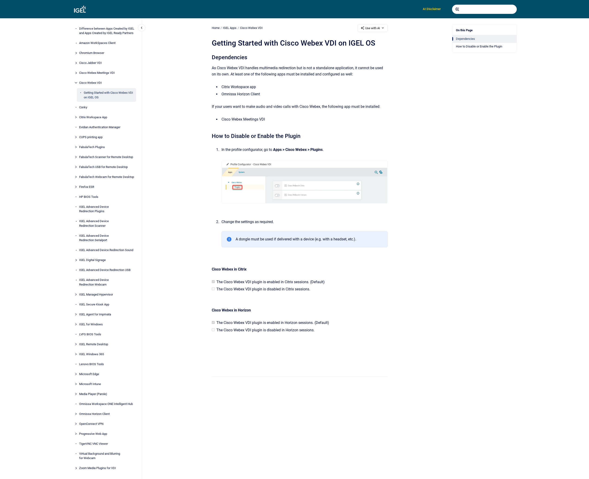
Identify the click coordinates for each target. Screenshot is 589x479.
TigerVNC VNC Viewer (93, 443)
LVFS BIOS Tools (90, 334)
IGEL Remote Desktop (93, 344)
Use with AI (372, 28)
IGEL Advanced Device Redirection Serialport (94, 238)
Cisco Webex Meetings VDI (97, 73)
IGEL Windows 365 (91, 354)
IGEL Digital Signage (92, 260)
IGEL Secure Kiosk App (94, 304)
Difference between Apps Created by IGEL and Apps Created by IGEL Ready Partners (106, 31)
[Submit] (457, 9)
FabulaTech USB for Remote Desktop (103, 167)
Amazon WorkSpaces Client (97, 43)
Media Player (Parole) (93, 394)
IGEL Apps (230, 28)
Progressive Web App (93, 433)
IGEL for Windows (91, 324)
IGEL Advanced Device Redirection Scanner (94, 223)
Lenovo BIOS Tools (91, 364)
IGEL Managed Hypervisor (96, 294)
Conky (83, 107)
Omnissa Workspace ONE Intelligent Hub (106, 404)
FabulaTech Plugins (92, 147)
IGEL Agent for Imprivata (95, 314)
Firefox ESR (86, 187)
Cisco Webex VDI (90, 82)
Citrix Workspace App (93, 117)
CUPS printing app (91, 137)
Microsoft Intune (90, 384)
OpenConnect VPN (91, 424)
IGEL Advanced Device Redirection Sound (106, 250)
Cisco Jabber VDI (90, 63)
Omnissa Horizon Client (94, 414)
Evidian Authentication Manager (99, 127)
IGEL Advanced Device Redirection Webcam (94, 282)
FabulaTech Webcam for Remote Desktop (106, 177)
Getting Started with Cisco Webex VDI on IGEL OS (108, 95)
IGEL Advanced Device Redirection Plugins (94, 209)
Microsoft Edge (89, 374)
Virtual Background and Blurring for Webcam (99, 456)
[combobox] (484, 9)
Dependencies (465, 38)
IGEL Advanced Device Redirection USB (105, 270)
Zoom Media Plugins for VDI (97, 468)
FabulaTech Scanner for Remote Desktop (106, 157)
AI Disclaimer (432, 9)
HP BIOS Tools (88, 197)
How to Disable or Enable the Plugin (479, 46)
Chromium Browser (91, 53)
